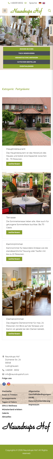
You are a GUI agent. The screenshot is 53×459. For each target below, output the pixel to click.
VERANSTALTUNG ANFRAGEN (26, 58)
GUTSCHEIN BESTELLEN (26, 62)
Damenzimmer (15, 319)
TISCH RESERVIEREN (26, 53)
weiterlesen (14, 164)
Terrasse (11, 217)
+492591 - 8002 (12, 370)
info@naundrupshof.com (17, 374)
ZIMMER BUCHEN (26, 49)
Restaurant (51, 30)
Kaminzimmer (14, 244)
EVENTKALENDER (26, 66)
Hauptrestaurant (15, 149)
